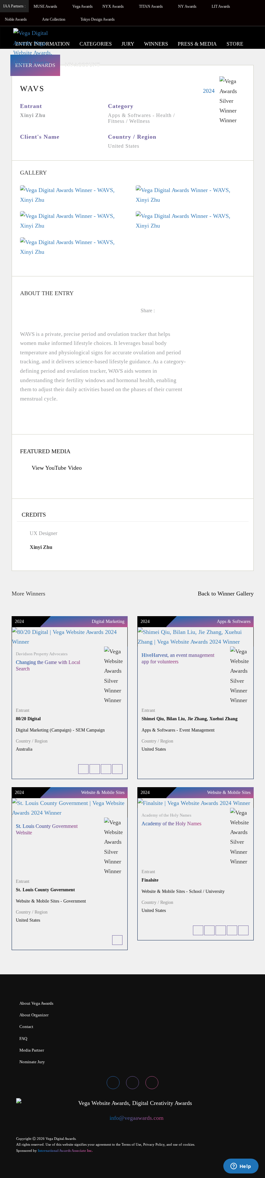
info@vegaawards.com (137, 1118)
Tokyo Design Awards (97, 19)
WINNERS (156, 44)
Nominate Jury (32, 1061)
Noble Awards (16, 19)
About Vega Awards (36, 1003)
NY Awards (187, 6)
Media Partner (31, 1050)
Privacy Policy (153, 1144)
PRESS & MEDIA (197, 44)
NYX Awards (113, 6)
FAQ (23, 1038)
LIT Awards (221, 6)
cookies (188, 1144)
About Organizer (33, 1014)
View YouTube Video (56, 468)
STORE (235, 44)
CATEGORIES (96, 44)
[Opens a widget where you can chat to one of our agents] (241, 1167)
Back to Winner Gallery (224, 593)
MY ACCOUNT (82, 65)
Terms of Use (131, 1144)
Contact (26, 1026)
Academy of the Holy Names (171, 823)
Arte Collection (54, 19)
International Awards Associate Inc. (65, 1150)
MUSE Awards (46, 6)
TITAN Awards (151, 6)
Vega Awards (82, 6)
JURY (128, 44)
